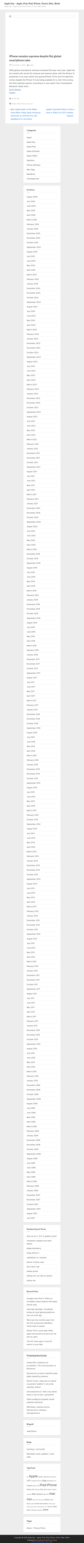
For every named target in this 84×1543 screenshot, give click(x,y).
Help (33, 1485)
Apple (14, 104)
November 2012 (33, 925)
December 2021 (33, 453)
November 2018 (33, 609)
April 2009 (31, 1122)
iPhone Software (33, 165)
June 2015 (31, 797)
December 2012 (33, 920)
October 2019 (32, 558)
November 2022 (33, 403)
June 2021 (31, 481)
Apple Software (33, 151)
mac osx (30, 104)
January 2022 (32, 449)
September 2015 (33, 783)
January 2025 (32, 284)
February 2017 (32, 705)
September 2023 (34, 357)
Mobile (47, 1500)
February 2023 (33, 389)
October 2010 (32, 1039)
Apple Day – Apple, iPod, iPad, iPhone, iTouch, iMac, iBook (32, 3)
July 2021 (31, 476)
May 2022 (31, 430)
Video (54, 1507)
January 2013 (32, 916)
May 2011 (30, 1007)
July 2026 (31, 201)
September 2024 (34, 302)
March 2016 (31, 755)
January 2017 (32, 710)
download (50, 1481)
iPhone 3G (30, 1489)
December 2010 (33, 1030)
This (45, 1506)
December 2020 (33, 508)
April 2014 (31, 847)
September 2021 (33, 467)
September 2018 (33, 618)
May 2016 (31, 746)
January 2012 (32, 971)
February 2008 (33, 1186)
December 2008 (33, 1140)
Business (53, 1477)
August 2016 (32, 732)
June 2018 (31, 632)
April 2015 (31, 806)
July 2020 (31, 531)
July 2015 (31, 792)
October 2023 (32, 352)
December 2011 (33, 975)
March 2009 (32, 1126)
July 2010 (31, 1053)
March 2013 (31, 906)
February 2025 (33, 279)
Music (29, 1503)
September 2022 (34, 412)
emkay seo (31, 1280)
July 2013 (31, 888)
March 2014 (31, 852)
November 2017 (33, 664)
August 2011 (32, 994)
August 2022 (32, 416)
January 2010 (32, 1081)
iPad (18, 104)
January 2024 (32, 339)
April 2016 (31, 751)
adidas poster (32, 1271)
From (54, 1481)
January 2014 (32, 861)
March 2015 (31, 810)
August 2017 (32, 678)
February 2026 (33, 224)
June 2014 (31, 838)
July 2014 (31, 833)
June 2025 (31, 261)
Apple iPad (31, 147)
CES (28, 1481)
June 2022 (31, 426)
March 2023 (32, 384)
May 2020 (31, 540)
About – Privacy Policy (36, 1528)
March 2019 (31, 591)
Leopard (29, 1494)
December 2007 (33, 1195)
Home (37, 1485)
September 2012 (33, 934)
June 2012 (31, 948)
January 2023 (32, 394)
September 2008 (34, 1154)
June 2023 (31, 371)
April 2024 (31, 325)
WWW (45, 1510)
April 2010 (31, 1067)
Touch (49, 1506)
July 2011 (30, 998)
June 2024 (31, 316)
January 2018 (32, 655)
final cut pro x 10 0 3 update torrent (42, 1236)
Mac (34, 1494)
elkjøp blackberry (34, 1248)
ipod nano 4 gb (33, 1267)
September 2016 (33, 728)
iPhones (37, 1489)
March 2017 (31, 700)
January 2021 (32, 503)
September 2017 (33, 673)
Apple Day (15, 98)
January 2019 (32, 600)
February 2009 (33, 1131)
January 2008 (32, 1190)
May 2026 (31, 210)
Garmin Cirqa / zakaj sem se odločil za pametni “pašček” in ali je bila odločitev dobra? (41, 1384)
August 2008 (32, 1158)
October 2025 (32, 242)
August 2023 (32, 362)
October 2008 (32, 1149)
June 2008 (31, 1168)
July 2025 (31, 256)
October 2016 (32, 723)
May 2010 (31, 1062)
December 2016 (33, 714)
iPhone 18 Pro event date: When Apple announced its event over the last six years (41, 1334)
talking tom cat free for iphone (39, 1276)
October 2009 (32, 1094)
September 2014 (33, 824)
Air (27, 1477)
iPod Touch (47, 1489)
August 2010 (32, 1048)
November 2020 (33, 513)
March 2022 (32, 439)
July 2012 (31, 943)
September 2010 (33, 1044)
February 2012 (32, 966)
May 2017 (31, 691)
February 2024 (33, 334)
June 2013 (31, 893)
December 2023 (33, 343)
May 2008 (31, 1172)
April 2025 (31, 270)
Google (29, 1485)
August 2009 (32, 1103)
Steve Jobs (30, 1506)
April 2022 (31, 435)
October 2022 (32, 407)
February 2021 (32, 499)
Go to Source (15, 90)
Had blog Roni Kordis (38, 1355)
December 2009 (33, 1085)
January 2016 (32, 765)
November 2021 (33, 458)
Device (39, 1481)
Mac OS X (35, 1500)
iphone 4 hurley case (35, 1262)
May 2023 (31, 375)
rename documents (41, 1503)
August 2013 (32, 884)
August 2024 (32, 307)
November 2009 (33, 1090)
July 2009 (31, 1108)
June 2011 (31, 1003)
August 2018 (32, 623)
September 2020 (34, 522)
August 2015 (32, 787)
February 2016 (32, 760)
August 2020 (32, 526)
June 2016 (31, 742)
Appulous (30, 160)
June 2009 (31, 1113)
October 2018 (32, 613)
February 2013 (32, 911)
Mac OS (46, 1494)
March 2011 (31, 1016)
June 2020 (31, 535)
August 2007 (32, 1213)
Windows (34, 1510)
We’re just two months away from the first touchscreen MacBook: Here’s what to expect (40, 1323)
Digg (44, 1480)
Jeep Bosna (31, 1431)
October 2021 (32, 462)
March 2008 (32, 1181)
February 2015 (32, 815)
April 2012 (31, 957)
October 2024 (32, 297)
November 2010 (33, 1035)
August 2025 (32, 252)
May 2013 (31, 897)
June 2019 (31, 577)
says (53, 1503)
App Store (47, 1477)
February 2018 (32, 650)
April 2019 (31, 586)
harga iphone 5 (33, 1253)
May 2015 (31, 801)
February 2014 (32, 856)
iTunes (54, 1489)
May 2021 (31, 485)
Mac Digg (31, 169)
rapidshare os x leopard (36, 1257)
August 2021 (32, 471)
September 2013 (33, 879)
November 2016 (33, 719)
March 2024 (32, 329)
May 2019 (31, 581)
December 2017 (33, 659)
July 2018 (31, 627)
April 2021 (31, 490)
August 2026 (32, 197)
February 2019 (32, 595)
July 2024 (31, 311)
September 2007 (34, 1209)
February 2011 (32, 1021)
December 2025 (33, 233)
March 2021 (31, 494)
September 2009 (34, 1099)
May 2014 (31, 842)
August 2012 (32, 939)
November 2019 (33, 554)
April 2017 (31, 696)
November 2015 (33, 774)
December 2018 (33, 604)
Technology (40, 1506)
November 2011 (33, 980)
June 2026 (31, 206)
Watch (29, 1510)
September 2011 (33, 989)
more (51, 1500)
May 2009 (31, 1117)
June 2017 (31, 687)
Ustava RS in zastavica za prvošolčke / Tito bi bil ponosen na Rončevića (41, 1365)
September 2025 (34, 247)
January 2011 (32, 1026)
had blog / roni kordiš (36, 1449)
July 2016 (31, 737)
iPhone (23, 104)
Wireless (40, 1510)
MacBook (39, 1494)
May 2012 (31, 952)
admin (31, 65)
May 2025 (31, 265)
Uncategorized (33, 179)
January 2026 (32, 229)
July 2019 (31, 572)
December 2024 (33, 288)
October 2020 (32, 517)
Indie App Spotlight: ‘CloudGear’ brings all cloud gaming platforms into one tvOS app (41, 1312)
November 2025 (33, 238)
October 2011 (32, 984)
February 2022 (33, 444)
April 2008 (31, 1177)
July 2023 (31, 366)
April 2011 (31, 1012)
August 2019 (32, 568)
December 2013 (33, 865)
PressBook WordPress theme (46, 1540)
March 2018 (31, 646)
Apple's (40, 1477)
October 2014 (32, 819)
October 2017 (32, 668)
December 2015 (33, 769)
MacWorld (31, 174)
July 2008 (31, 1163)
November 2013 (33, 870)
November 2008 (33, 1145)
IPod (41, 1489)
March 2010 (31, 1071)
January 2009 (32, 1135)
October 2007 (32, 1204)
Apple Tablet (32, 156)
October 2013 (32, 874)
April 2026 (31, 215)
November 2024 (33, 293)
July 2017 (31, 682)
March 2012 (31, 961)
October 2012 (32, 929)
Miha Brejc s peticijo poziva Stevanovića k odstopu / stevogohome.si (38, 1410)
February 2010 (32, 1076)
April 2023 (31, 380)
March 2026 (32, 220)
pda (32, 1503)
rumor (50, 1503)
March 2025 (32, 275)
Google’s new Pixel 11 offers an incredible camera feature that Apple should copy (42, 1301)
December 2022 (33, 398)
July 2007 (31, 1218)
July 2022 (31, 421)
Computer (34, 1481)
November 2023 (33, 348)
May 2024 (31, 320)
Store (35, 1506)
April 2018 (31, 641)
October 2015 (32, 778)
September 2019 (33, 563)
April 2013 (31, 902)
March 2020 (32, 549)
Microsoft (41, 1500)
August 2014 (32, 829)
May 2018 (31, 636)
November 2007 (33, 1200)
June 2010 (31, 1058)
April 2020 (31, 545)
